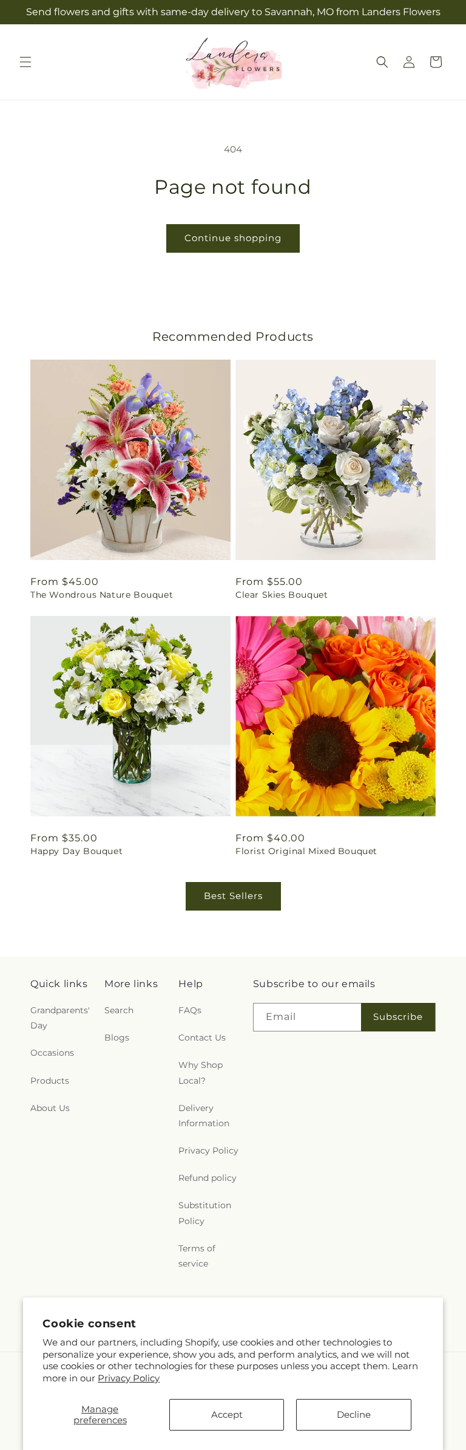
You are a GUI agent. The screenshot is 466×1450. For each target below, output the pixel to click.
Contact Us (202, 1037)
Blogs (116, 1037)
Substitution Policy (204, 1213)
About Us (50, 1108)
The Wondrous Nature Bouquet (101, 594)
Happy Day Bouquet (76, 851)
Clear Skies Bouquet (281, 594)
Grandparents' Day (60, 1018)
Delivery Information (203, 1116)
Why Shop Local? (200, 1072)
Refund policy (207, 1177)
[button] (25, 62)
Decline (354, 1414)
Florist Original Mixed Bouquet (306, 851)
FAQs (189, 1010)
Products (49, 1080)
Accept (227, 1414)
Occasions (52, 1052)
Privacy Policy (129, 1378)
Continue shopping (233, 238)
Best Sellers (233, 895)
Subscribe (398, 1016)
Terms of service (196, 1256)
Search (118, 1010)
